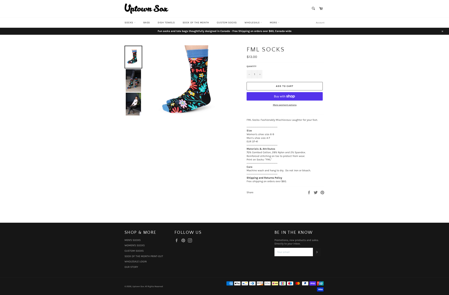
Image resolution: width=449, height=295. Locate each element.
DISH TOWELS (166, 22)
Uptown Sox (138, 286)
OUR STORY (131, 267)
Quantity (251, 66)
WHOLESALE (252, 22)
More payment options (285, 105)
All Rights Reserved (154, 286)
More (274, 22)
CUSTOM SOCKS (227, 22)
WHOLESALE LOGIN (136, 261)
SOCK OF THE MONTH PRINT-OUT (144, 256)
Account (320, 22)
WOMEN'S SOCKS (135, 245)
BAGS (146, 22)
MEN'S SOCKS (133, 240)
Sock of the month (196, 22)
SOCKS (129, 22)
